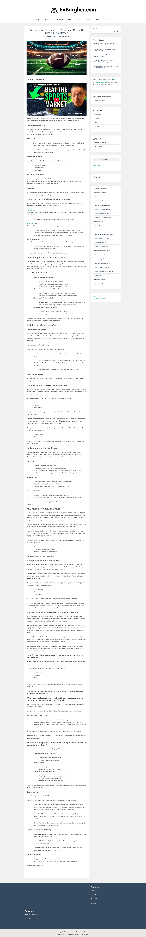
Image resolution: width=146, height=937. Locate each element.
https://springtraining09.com (102, 250)
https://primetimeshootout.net (102, 263)
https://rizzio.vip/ (98, 296)
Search (95, 29)
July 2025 (96, 126)
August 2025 (97, 122)
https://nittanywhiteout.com (101, 259)
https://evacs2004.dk (100, 201)
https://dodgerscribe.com (101, 246)
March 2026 (97, 114)
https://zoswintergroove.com (102, 267)
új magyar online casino (100, 298)
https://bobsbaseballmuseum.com (103, 234)
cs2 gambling (97, 165)
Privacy (87, 20)
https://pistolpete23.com (101, 255)
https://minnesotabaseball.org (102, 217)
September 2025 (98, 118)
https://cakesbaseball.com (101, 213)
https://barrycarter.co (100, 192)
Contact (107, 20)
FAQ (78, 20)
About (69, 20)
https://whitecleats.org (100, 242)
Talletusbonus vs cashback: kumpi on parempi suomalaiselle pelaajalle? (104, 44)
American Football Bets (53, 20)
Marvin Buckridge (64, 36)
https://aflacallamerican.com (102, 230)
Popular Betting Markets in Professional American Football (105, 55)
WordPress (85, 934)
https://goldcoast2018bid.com (102, 209)
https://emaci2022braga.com (102, 205)
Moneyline (30, 223)
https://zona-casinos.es (100, 188)
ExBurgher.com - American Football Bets (77, 932)
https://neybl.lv (98, 275)
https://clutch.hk (98, 284)
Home (38, 20)
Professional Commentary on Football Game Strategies (104, 49)
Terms (97, 20)
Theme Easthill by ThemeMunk (66, 934)
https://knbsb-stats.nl (100, 226)
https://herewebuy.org (100, 279)
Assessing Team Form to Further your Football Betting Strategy (104, 61)
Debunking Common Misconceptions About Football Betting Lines (106, 66)
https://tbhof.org (98, 221)
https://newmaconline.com (101, 197)
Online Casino (98, 146)
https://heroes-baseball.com (102, 238)
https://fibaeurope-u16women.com (103, 271)
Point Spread (31, 210)
